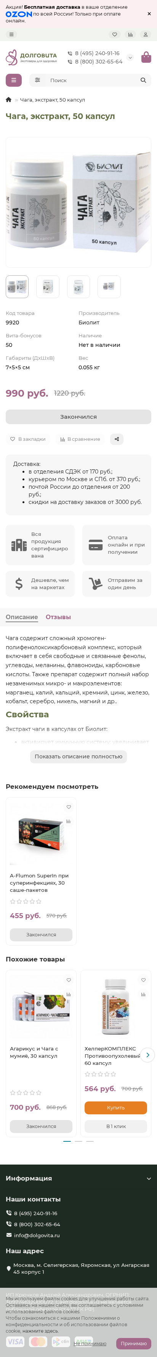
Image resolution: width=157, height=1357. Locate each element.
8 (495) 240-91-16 (97, 53)
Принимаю (134, 1343)
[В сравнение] (68, 821)
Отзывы (58, 617)
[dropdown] (11, 34)
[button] (9, 1055)
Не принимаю (90, 1343)
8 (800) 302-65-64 (98, 61)
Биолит (88, 322)
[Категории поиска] (37, 80)
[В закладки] (68, 807)
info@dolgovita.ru (37, 1235)
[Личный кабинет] (145, 34)
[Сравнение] (130, 34)
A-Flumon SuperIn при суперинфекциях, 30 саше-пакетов (39, 882)
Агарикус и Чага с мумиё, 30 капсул (34, 1052)
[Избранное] (115, 34)
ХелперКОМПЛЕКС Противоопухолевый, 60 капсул (114, 1056)
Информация (29, 1178)
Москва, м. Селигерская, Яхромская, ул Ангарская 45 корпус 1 (81, 1268)
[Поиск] (143, 80)
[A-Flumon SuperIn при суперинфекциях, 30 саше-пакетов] (41, 833)
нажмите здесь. (40, 1331)
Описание (22, 617)
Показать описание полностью (78, 756)
